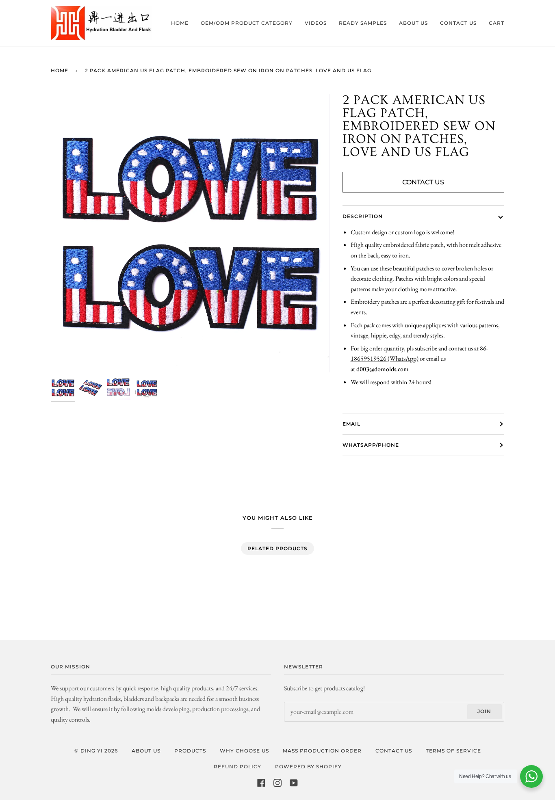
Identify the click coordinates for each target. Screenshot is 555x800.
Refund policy (237, 766)
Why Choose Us (244, 751)
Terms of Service (453, 751)
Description (363, 216)
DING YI (91, 751)
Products (190, 751)
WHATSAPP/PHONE (371, 445)
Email (351, 424)
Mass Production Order (322, 751)
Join (484, 711)
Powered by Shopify (308, 766)
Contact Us (423, 182)
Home (59, 70)
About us (146, 751)
